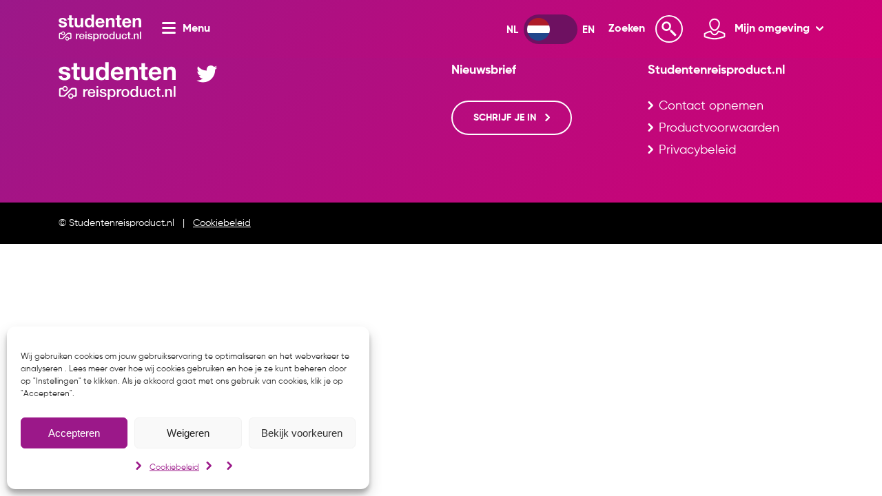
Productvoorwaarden (719, 128)
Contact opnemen (711, 106)
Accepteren (74, 433)
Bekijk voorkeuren (301, 433)
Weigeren (188, 433)
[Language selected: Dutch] (550, 29)
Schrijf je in (506, 118)
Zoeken (626, 28)
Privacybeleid (697, 150)
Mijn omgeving (773, 28)
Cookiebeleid (174, 468)
